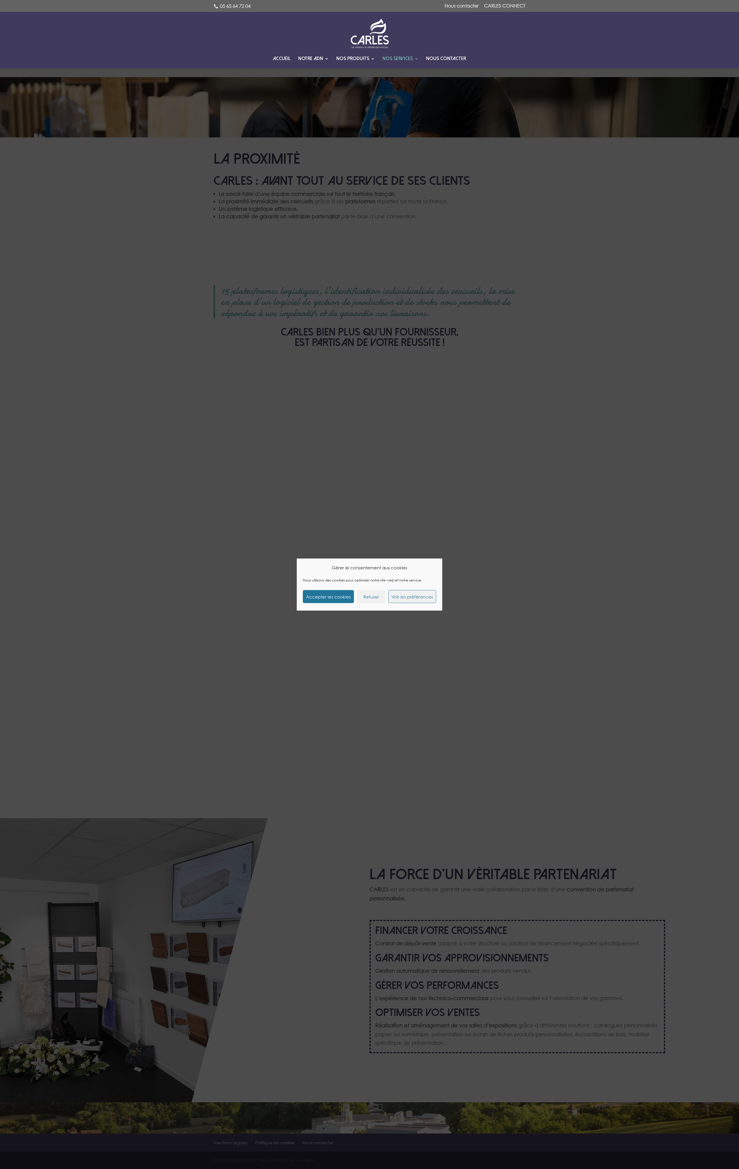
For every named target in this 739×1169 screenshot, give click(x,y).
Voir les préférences (412, 596)
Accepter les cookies (328, 596)
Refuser (371, 596)
